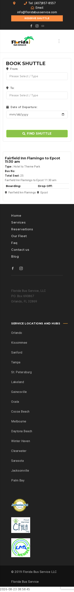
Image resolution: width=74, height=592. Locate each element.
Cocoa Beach (20, 411)
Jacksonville (20, 470)
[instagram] (37, 26)
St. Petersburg (21, 372)
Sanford (16, 352)
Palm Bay (17, 480)
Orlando (16, 333)
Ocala (15, 401)
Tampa (15, 362)
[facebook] (31, 26)
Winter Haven (20, 441)
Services (18, 222)
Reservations (22, 229)
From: (13, 69)
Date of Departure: (24, 107)
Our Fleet (19, 236)
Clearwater (18, 451)
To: (12, 88)
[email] (43, 26)
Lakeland (17, 382)
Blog (15, 256)
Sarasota (17, 461)
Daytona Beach (21, 431)
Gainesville (19, 392)
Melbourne (18, 421)
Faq (14, 243)
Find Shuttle (39, 133)
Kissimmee (19, 342)
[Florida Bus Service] (22, 41)
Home (16, 215)
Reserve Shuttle (37, 18)
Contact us (20, 250)
